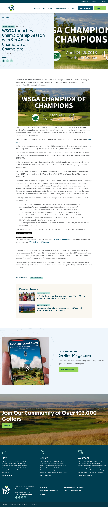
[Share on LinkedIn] (3, 60)
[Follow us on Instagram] (19, 497)
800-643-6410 (27, 494)
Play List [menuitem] (94, 1)
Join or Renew (85, 8)
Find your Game (7, 475)
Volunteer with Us (84, 475)
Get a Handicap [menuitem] (85, 1)
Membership (37, 8)
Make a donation (45, 475)
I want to (99, 8)
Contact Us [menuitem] (43, 487)
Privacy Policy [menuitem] (34, 504)
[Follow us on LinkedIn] (22, 497)
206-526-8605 (25, 492)
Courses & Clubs (60, 8)
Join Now (7, 425)
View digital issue (67, 369)
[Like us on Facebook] (16, 497)
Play (44, 8)
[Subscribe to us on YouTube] (25, 497)
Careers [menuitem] (42, 494)
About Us (71, 8)
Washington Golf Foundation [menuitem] (74, 487)
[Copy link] (11, 60)
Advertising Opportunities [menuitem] (49, 490)
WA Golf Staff (8, 54)
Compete (50, 8)
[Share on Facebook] (7, 60)
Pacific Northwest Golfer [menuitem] (72, 490)
